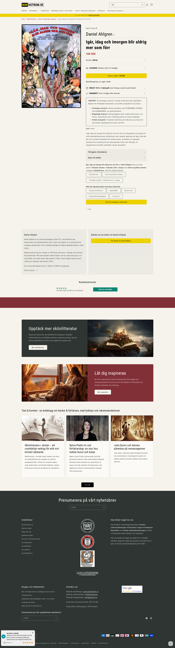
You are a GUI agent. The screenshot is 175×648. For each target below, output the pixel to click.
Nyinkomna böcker (27, 535)
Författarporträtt (27, 595)
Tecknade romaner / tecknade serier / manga (104, 180)
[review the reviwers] (24, 639)
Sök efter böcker (27, 528)
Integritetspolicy (75, 643)
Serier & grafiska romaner (114, 174)
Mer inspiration (103, 392)
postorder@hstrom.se (90, 592)
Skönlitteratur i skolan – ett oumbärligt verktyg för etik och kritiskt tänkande (42, 449)
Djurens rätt (128, 190)
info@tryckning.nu (91, 594)
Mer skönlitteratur (38, 347)
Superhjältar (114, 190)
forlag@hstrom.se (91, 597)
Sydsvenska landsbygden (97, 196)
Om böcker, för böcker (28, 602)
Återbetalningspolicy (64, 643)
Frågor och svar (26, 532)
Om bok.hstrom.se (27, 525)
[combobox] (127, 5)
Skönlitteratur (93, 174)
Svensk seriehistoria (96, 190)
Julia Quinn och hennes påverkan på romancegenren (129, 447)
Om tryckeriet (26, 549)
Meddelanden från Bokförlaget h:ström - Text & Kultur (38, 599)
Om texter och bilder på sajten (31, 539)
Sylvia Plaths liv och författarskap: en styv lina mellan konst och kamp (83, 449)
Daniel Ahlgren (99, 34)
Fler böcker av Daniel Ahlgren (121, 241)
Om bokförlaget (26, 546)
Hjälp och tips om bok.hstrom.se (32, 606)
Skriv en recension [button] (105, 289)
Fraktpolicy (94, 643)
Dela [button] (89, 209)
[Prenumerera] (103, 507)
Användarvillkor (85, 643)
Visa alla (87, 485)
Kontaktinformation (103, 643)
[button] (34, 11)
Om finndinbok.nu (27, 553)
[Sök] (142, 5)
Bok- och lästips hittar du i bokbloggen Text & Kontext (38, 592)
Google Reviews (94, 15)
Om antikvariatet (27, 542)
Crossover (116, 196)
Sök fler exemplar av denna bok (116, 202)
